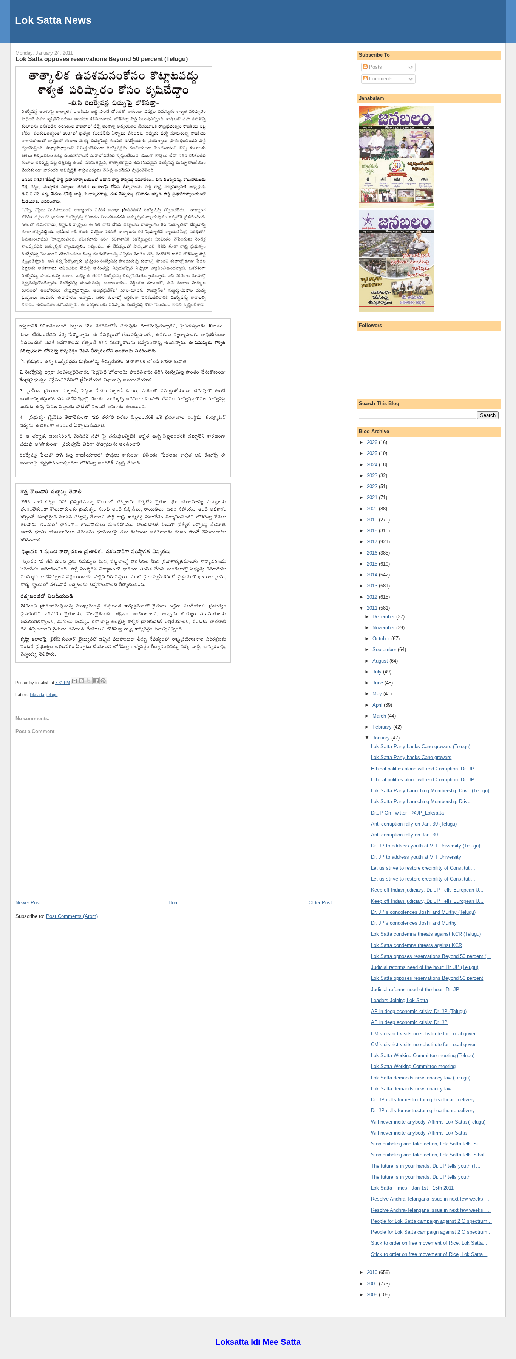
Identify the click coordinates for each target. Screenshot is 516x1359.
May (377, 693)
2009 (373, 1284)
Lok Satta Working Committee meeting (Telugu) (422, 1055)
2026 (373, 442)
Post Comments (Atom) (72, 916)
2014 (373, 575)
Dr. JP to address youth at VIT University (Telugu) (425, 846)
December (384, 617)
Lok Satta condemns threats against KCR (416, 945)
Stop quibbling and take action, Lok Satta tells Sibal (427, 1155)
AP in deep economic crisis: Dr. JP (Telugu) (419, 1011)
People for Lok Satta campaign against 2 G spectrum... (431, 1221)
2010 (373, 1272)
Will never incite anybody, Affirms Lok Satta (419, 1133)
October (381, 638)
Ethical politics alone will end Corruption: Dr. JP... (424, 769)
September (385, 649)
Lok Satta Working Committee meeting (413, 1066)
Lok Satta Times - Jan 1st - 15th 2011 (412, 1188)
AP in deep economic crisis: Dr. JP (409, 1022)
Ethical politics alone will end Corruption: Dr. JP (422, 780)
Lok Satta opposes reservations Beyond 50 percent (427, 978)
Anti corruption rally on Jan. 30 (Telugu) (414, 824)
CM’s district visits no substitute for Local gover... (425, 1033)
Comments (380, 78)
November (384, 627)
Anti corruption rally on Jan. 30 (404, 835)
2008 (373, 1295)
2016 (373, 553)
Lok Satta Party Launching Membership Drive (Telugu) (430, 790)
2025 (373, 453)
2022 (373, 486)
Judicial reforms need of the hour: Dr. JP (415, 989)
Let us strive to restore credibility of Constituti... (423, 868)
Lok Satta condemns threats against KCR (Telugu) (426, 934)
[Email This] (74, 680)
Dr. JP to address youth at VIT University (416, 857)
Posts (375, 67)
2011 (373, 608)
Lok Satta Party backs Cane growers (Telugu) (420, 746)
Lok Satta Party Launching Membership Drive (420, 801)
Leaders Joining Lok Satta (399, 1000)
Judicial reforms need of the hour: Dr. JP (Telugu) (424, 967)
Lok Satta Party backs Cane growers (411, 757)
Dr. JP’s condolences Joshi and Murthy (414, 923)
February (382, 727)
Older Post (320, 902)
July (377, 672)
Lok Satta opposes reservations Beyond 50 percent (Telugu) (101, 58)
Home (174, 902)
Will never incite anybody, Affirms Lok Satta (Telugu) (428, 1122)
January (381, 738)
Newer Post (28, 902)
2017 (373, 541)
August (380, 661)
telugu (51, 694)
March (380, 716)
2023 (373, 475)
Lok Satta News (53, 20)
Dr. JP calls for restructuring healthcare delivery (423, 1110)
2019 (373, 520)
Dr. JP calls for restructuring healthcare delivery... (425, 1099)
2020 (373, 509)
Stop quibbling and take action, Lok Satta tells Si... (426, 1144)
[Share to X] (89, 680)
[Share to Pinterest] (103, 680)
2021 (373, 497)
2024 (373, 464)
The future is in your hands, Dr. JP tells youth (420, 1177)
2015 (373, 564)
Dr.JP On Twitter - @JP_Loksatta (407, 813)
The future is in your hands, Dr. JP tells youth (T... (425, 1166)
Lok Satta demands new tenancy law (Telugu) (420, 1078)
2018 (373, 530)
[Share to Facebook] (96, 680)
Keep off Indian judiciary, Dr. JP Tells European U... (427, 890)
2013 (373, 586)
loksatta (37, 694)
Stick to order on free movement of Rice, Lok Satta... (429, 1243)
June (378, 683)
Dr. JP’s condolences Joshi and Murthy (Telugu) (423, 912)
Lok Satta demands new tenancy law (411, 1089)
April (378, 705)
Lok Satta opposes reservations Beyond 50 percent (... (431, 956)
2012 (373, 597)
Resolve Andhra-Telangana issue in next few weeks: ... (431, 1199)
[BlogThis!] (81, 680)
